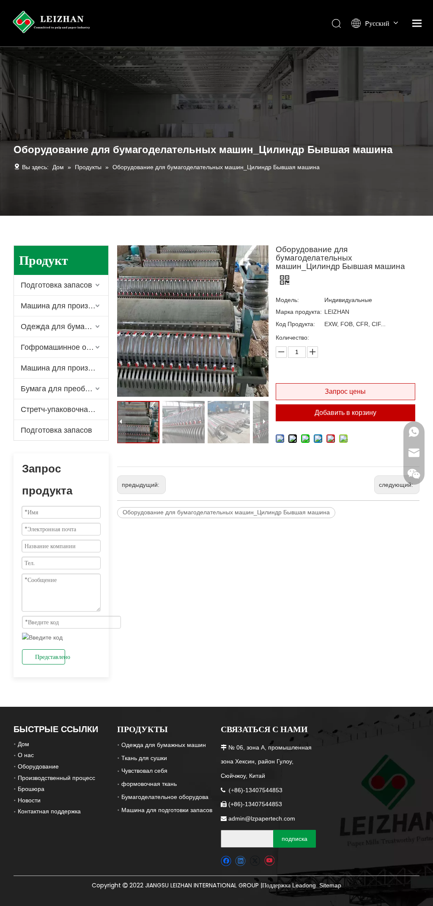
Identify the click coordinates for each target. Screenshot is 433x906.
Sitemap (330, 885)
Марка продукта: (299, 311)
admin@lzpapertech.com (261, 818)
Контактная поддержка (49, 811)
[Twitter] (254, 861)
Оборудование (38, 766)
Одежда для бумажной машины (64, 326)
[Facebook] (226, 861)
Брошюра (31, 788)
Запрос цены (345, 391)
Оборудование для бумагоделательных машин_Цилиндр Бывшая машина (226, 512)
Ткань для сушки (144, 758)
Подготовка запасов (56, 285)
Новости (29, 800)
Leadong (304, 885)
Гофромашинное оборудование (64, 347)
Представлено (50, 657)
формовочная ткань (149, 783)
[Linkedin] (240, 861)
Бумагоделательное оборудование (170, 796)
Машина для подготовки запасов (166, 810)
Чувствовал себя (144, 770)
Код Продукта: (295, 324)
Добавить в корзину (345, 412)
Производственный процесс (56, 777)
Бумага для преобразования (64, 388)
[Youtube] (269, 861)
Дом (23, 744)
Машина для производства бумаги (64, 306)
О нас (26, 755)
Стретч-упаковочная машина (64, 409)
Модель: (287, 300)
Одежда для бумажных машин (163, 744)
